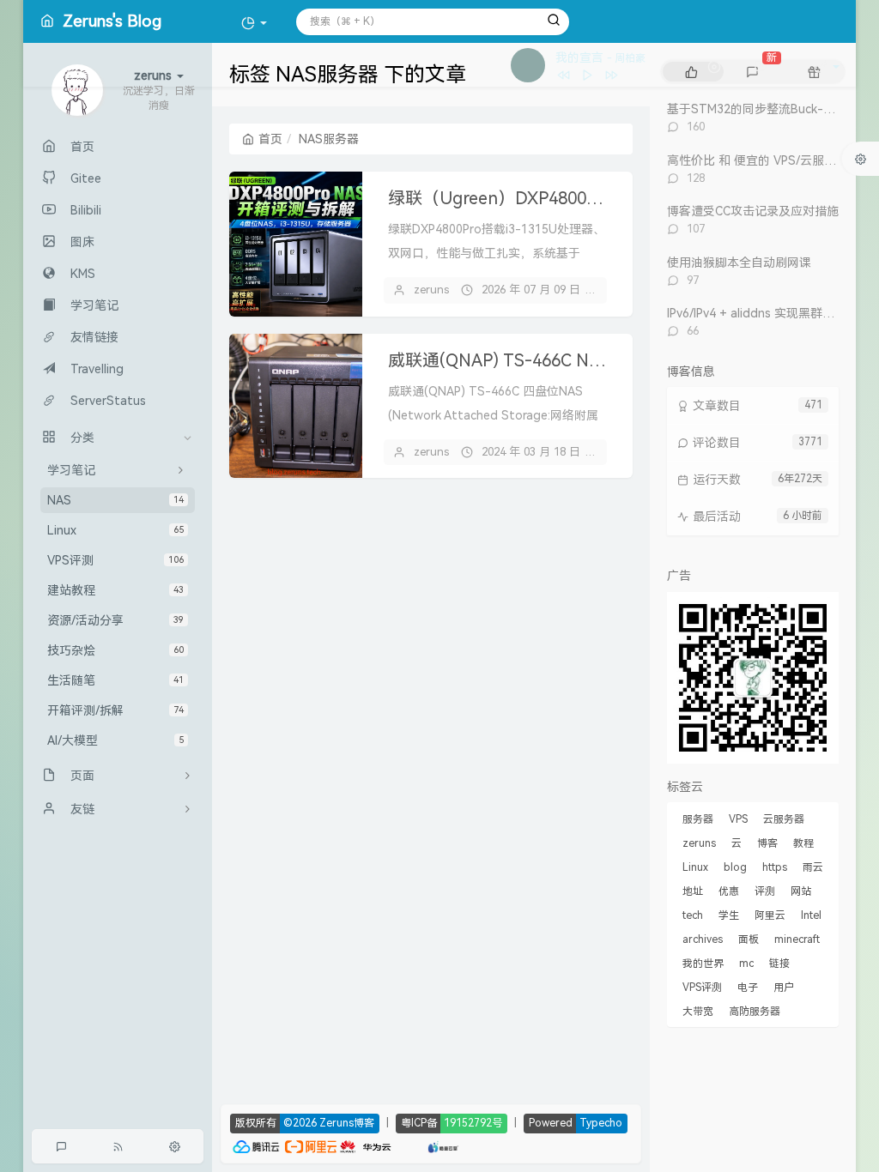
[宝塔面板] (401, 1145)
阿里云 (770, 915)
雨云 (813, 867)
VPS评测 (115, 560)
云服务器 (783, 819)
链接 (779, 964)
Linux (115, 530)
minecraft (797, 939)
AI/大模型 (115, 740)
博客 (767, 843)
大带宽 (697, 1012)
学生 (728, 915)
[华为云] (365, 1145)
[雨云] (417, 1145)
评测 (765, 891)
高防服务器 (754, 1012)
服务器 (697, 819)
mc (746, 964)
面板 (748, 939)
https (774, 867)
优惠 (728, 891)
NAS (115, 500)
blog (735, 867)
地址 (692, 891)
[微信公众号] (753, 676)
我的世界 (703, 964)
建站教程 (115, 590)
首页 (270, 139)
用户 (783, 988)
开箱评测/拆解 (115, 710)
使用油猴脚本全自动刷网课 (739, 262)
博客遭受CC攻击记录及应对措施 (753, 211)
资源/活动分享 (115, 620)
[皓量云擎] (443, 1145)
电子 (747, 988)
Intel (811, 915)
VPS (738, 819)
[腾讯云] (256, 1145)
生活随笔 (115, 680)
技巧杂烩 (115, 650)
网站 (801, 891)
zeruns (431, 289)
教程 (803, 843)
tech (692, 915)
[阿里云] (310, 1145)
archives (702, 939)
